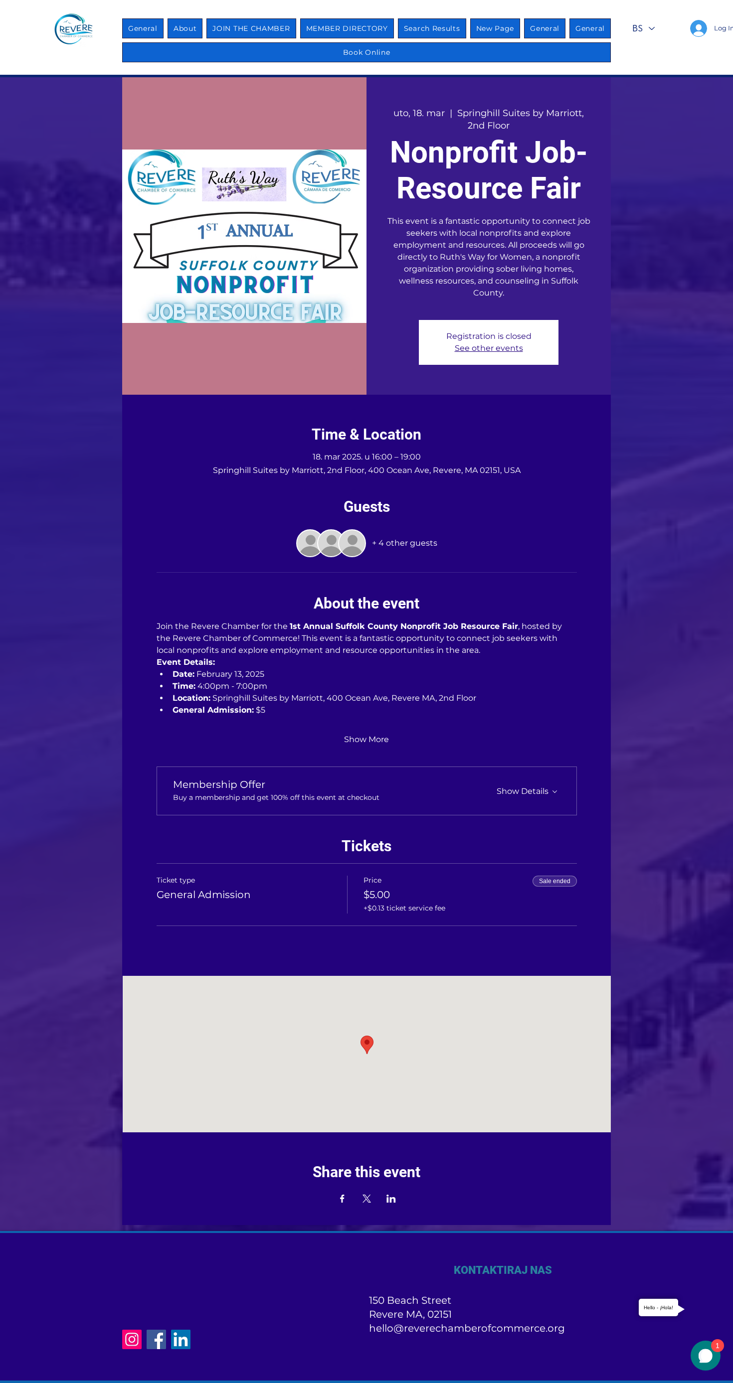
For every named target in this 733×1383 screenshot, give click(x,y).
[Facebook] (156, 1339)
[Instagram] (132, 1339)
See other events (489, 348)
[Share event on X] (366, 1199)
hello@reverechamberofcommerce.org (467, 1328)
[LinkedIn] (180, 1339)
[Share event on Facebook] (342, 1199)
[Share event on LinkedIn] (391, 1199)
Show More (366, 739)
